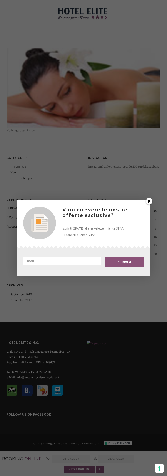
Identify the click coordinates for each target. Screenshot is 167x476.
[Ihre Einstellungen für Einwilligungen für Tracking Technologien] (159, 468)
